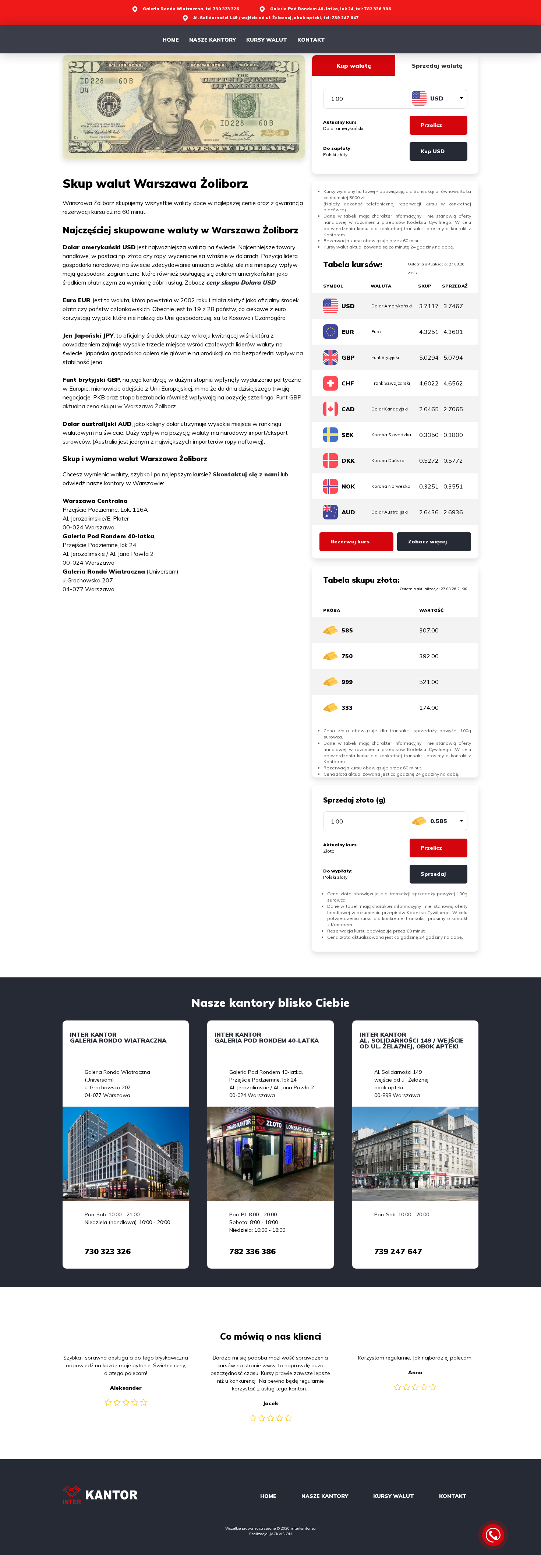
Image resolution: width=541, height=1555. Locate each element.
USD (436, 98)
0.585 (438, 821)
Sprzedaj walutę (437, 65)
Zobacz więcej (427, 541)
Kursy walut (266, 39)
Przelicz (431, 125)
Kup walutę (353, 65)
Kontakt (311, 39)
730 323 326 (108, 1251)
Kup (433, 151)
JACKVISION (281, 1533)
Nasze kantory (212, 39)
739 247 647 (398, 1251)
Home (171, 39)
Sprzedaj (433, 874)
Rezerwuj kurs (349, 541)
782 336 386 (252, 1251)
